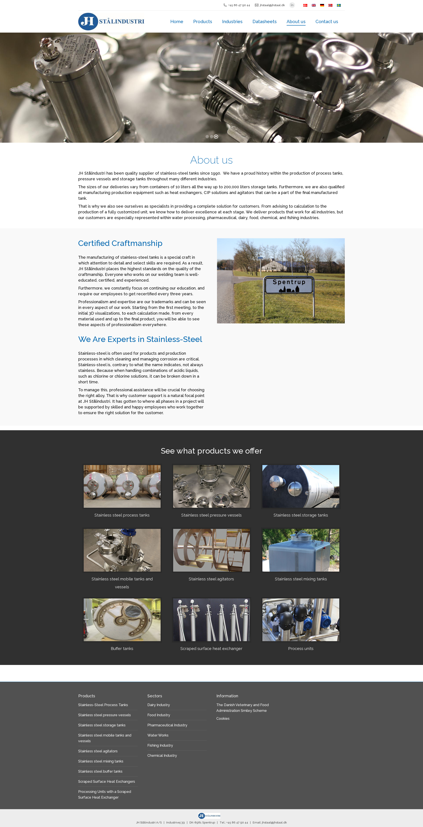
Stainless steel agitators (98, 751)
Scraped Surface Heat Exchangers (106, 781)
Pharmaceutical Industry (167, 725)
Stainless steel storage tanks (102, 725)
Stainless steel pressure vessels (104, 715)
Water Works (158, 735)
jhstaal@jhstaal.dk (272, 5)
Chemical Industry (162, 755)
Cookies (223, 718)
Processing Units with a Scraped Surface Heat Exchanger (104, 794)
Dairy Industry (158, 705)
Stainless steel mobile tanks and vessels (104, 738)
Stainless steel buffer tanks (100, 771)
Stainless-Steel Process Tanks (103, 705)
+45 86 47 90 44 (239, 5)
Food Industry (158, 715)
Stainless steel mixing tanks (100, 761)
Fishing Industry (160, 745)
